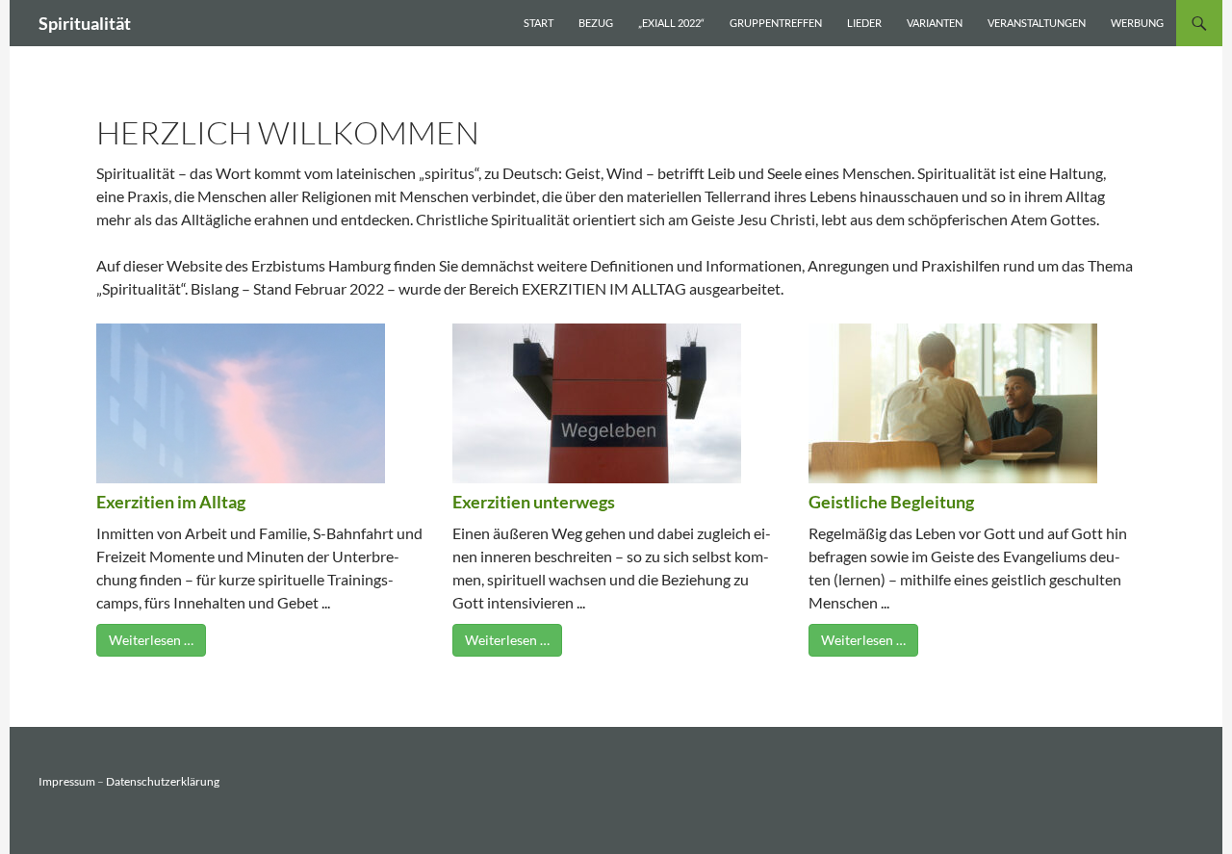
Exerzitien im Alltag (170, 501)
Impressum (66, 781)
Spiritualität (84, 23)
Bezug (595, 22)
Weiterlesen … (151, 640)
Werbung (1137, 22)
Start (538, 22)
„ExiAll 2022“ (671, 22)
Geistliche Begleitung (891, 501)
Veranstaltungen (1037, 22)
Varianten (934, 22)
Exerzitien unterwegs (533, 501)
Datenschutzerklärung (162, 781)
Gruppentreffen (776, 22)
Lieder (864, 22)
